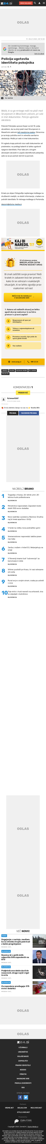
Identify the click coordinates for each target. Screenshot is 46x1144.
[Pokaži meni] (43, 3)
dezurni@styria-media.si (11, 204)
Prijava (12, 413)
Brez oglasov (25, 3)
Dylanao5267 (13, 398)
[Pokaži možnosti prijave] (39, 3)
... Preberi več (36, 1142)
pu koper (32, 370)
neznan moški (21, 370)
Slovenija (12, 500)
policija (5, 373)
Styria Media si (33, 1127)
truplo (5, 370)
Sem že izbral (39, 54)
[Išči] (35, 3)
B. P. (10, 67)
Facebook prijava (29, 413)
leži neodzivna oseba (26, 132)
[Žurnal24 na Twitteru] (26, 1097)
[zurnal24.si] (6, 3)
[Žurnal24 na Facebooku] (20, 1097)
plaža (12, 370)
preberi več (23, 393)
